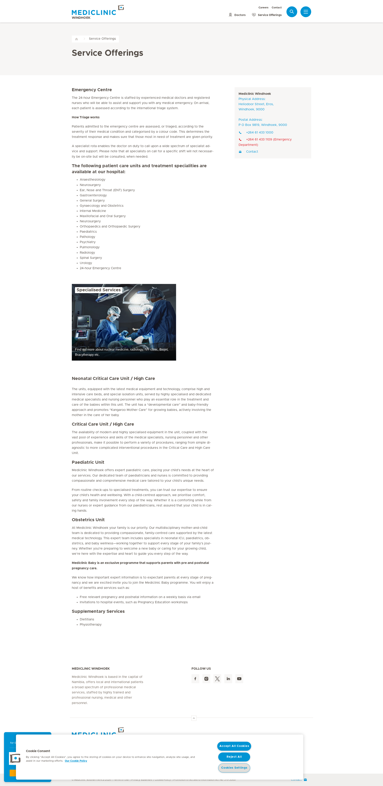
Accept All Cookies (234, 746)
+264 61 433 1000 (259, 132)
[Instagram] (206, 678)
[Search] (291, 12)
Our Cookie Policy (76, 761)
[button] (15, 758)
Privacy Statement (141, 780)
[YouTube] (239, 678)
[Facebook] (195, 678)
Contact (277, 7)
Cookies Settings (234, 767)
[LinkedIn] (228, 678)
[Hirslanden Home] (107, 732)
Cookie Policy (163, 780)
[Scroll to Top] (194, 718)
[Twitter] (217, 678)
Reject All (234, 756)
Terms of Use (121, 780)
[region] (159, 757)
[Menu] (305, 12)
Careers (263, 7)
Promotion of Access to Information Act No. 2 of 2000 (204, 780)
